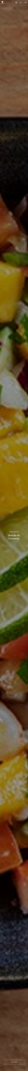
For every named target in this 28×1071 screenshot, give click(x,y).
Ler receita (14, 1062)
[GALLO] (3, 2)
